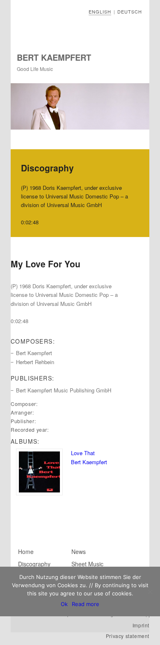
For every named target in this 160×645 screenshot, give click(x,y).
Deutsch (129, 11)
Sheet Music (87, 564)
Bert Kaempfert (54, 57)
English (100, 11)
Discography (34, 564)
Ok (64, 604)
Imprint (141, 625)
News (78, 551)
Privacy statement (127, 635)
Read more (85, 604)
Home (26, 551)
